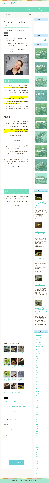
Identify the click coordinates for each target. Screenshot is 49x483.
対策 (37, 386)
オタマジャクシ (9, 401)
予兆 (37, 358)
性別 (37, 398)
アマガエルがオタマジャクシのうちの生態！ (14, 366)
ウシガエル (38, 337)
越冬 (18, 401)
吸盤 (37, 367)
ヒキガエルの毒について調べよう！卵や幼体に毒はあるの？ (21, 354)
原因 (37, 365)
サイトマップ (19, 9)
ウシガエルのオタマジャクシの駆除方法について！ (7, 379)
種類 (37, 426)
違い (37, 454)
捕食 (37, 403)
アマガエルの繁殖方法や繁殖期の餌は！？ (14, 353)
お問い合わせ (30, 9)
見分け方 (38, 449)
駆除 (37, 468)
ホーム (6, 9)
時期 (37, 405)
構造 (37, 407)
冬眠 (37, 360)
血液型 (37, 447)
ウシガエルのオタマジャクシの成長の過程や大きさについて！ (7, 354)
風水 (37, 461)
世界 (37, 356)
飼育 (37, 463)
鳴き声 (37, 473)
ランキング (38, 351)
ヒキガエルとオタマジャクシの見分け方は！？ (21, 391)
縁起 (37, 431)
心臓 (37, 395)
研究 (37, 424)
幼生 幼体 (38, 391)
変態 (15, 401)
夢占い (37, 377)
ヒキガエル (38, 349)
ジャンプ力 (38, 342)
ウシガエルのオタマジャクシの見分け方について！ (21, 366)
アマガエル (38, 335)
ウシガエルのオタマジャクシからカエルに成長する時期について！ (7, 367)
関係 (37, 456)
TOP (5, 14)
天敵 (37, 381)
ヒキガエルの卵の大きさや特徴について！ (21, 379)
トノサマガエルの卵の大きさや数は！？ (14, 379)
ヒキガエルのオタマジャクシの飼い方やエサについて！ (14, 392)
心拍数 (37, 393)
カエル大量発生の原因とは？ (12, 411)
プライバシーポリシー (42, 9)
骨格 (37, 470)
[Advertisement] (16, 175)
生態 (37, 414)
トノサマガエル (39, 346)
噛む (37, 370)
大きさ (37, 379)
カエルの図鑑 (8, 3)
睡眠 (37, 421)
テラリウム (38, 344)
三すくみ (38, 353)
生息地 (37, 412)
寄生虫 (37, 384)
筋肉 (37, 428)
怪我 (37, 400)
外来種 (37, 372)
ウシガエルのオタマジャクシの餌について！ (7, 391)
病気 (37, 417)
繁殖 (37, 433)
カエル (5, 33)
